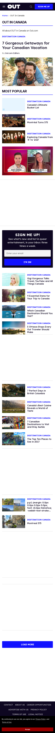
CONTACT (8, 705)
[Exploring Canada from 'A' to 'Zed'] (13, 136)
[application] (27, 161)
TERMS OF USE (19, 714)
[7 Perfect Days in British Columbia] (13, 390)
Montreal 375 (34, 523)
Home (5, 16)
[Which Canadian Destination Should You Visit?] (13, 311)
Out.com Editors (12, 53)
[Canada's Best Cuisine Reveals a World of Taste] (13, 406)
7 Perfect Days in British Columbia (36, 392)
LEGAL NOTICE (35, 714)
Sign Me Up (44, 6)
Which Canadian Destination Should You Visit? (40, 313)
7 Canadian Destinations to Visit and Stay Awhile (38, 424)
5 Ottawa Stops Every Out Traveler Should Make (39, 329)
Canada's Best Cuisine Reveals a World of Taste (39, 408)
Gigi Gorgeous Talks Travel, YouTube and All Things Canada (40, 281)
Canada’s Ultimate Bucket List (37, 106)
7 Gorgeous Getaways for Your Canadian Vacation (26, 45)
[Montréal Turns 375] (13, 120)
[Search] (31, 6)
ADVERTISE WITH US (18, 709)
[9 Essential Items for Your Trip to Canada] (13, 295)
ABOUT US (20, 705)
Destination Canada (13, 36)
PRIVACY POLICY (39, 709)
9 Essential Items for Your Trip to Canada (38, 297)
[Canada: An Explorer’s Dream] (13, 504)
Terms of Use (6, 722)
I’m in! (27, 262)
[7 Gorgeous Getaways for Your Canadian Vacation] (27, 71)
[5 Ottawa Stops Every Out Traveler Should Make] (13, 327)
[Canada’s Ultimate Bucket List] (13, 438)
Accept (27, 729)
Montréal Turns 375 (37, 122)
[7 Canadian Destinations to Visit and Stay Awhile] (13, 422)
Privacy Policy (41, 719)
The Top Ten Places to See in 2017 (39, 440)
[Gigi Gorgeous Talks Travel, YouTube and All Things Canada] (13, 279)
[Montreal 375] (13, 521)
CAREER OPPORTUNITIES (39, 705)
